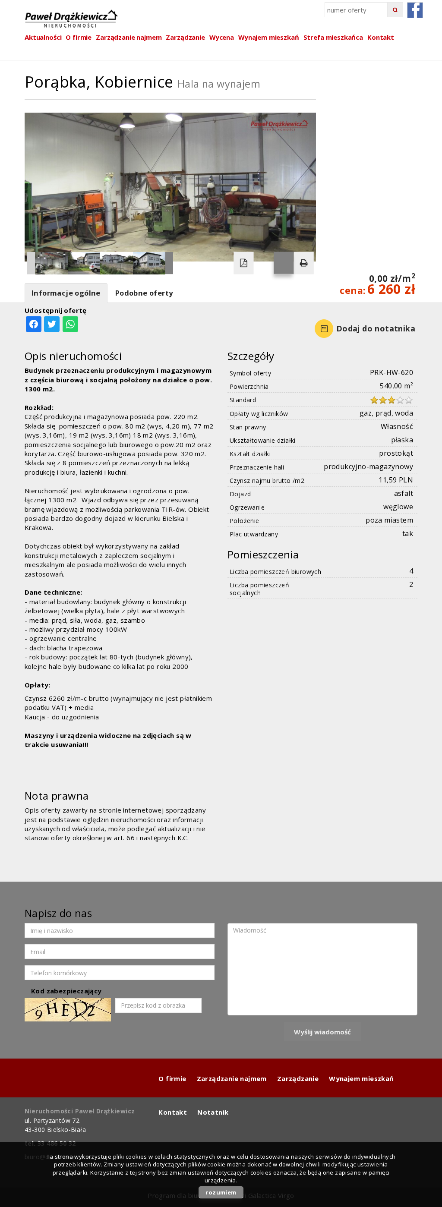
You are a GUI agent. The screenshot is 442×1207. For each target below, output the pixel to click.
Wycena (221, 37)
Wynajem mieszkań (268, 37)
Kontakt (380, 37)
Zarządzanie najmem (232, 1078)
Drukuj (303, 263)
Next (169, 263)
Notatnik (212, 1112)
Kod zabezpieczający (66, 990)
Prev (31, 263)
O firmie (172, 1078)
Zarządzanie (185, 37)
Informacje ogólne (66, 293)
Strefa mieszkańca (333, 37)
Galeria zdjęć (284, 263)
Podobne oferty (144, 293)
